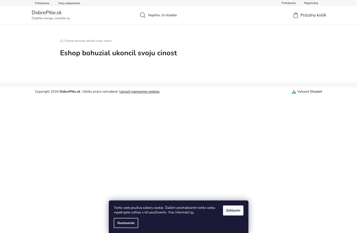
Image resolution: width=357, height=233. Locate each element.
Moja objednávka (69, 3)
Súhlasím (233, 210)
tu (192, 212)
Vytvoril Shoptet (309, 91)
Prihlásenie (42, 3)
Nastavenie (126, 223)
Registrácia (311, 3)
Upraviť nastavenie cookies (139, 91)
